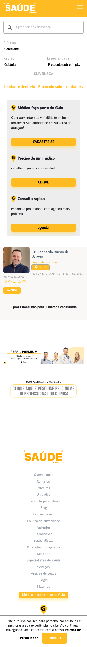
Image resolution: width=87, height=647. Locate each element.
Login (44, 580)
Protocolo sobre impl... (64, 65)
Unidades (43, 495)
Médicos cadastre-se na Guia (43, 595)
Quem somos (43, 475)
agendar (44, 228)
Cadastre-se (43, 534)
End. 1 (41, 267)
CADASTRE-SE (43, 142)
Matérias (43, 554)
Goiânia (10, 65)
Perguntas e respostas (43, 547)
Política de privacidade (43, 521)
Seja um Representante (44, 501)
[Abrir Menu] (80, 8)
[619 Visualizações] (16, 260)
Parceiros (43, 488)
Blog (43, 508)
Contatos (43, 481)
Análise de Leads (43, 573)
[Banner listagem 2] (43, 403)
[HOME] (20, 13)
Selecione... (12, 49)
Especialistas (43, 541)
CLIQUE (43, 182)
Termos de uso (43, 514)
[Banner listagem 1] (43, 368)
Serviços (43, 567)
